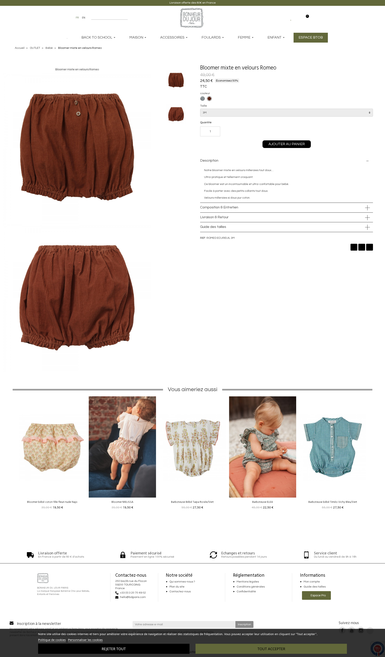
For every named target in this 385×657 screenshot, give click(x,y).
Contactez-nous (180, 591)
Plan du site (176, 586)
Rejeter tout (114, 648)
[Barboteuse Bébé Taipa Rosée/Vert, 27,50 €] (192, 453)
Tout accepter (271, 648)
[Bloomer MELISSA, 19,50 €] (122, 453)
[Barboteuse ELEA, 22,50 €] (262, 453)
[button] (283, 67)
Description (209, 160)
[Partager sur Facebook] (354, 247)
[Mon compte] (298, 17)
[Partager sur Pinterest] (369, 247)
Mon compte (312, 581)
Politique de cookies (52, 640)
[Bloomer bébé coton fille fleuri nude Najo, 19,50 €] (52, 453)
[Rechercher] (126, 17)
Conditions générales (251, 586)
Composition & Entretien (219, 207)
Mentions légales (248, 581)
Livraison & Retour (214, 217)
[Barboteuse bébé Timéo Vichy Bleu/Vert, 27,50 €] (332, 453)
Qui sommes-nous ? (182, 581)
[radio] (202, 98)
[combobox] (107, 17)
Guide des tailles (213, 227)
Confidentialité (246, 591)
